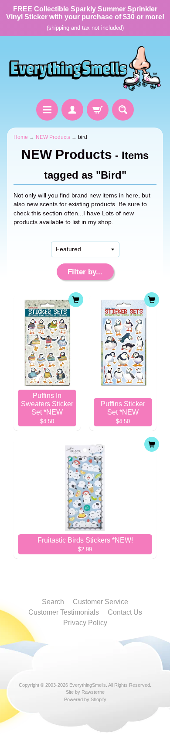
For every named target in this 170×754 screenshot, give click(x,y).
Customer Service (100, 601)
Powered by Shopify (85, 699)
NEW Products (53, 137)
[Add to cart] (75, 299)
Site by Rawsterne (85, 692)
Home (21, 137)
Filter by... (85, 272)
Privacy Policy (85, 622)
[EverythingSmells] (85, 68)
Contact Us (125, 612)
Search (53, 601)
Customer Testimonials (63, 612)
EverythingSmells (87, 685)
